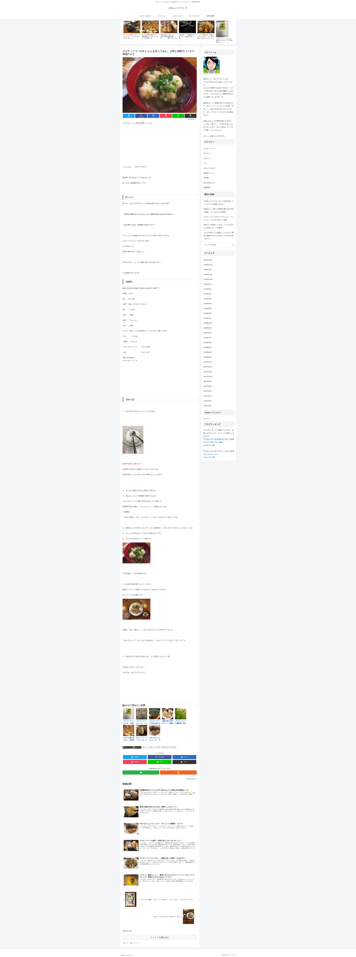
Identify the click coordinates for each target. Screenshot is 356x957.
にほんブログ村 (209, 445)
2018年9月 (208, 328)
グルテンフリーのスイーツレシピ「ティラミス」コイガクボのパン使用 (219, 218)
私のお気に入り (209, 183)
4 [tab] (182, 45)
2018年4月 (208, 352)
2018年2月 (208, 357)
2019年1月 (208, 318)
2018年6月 (208, 342)
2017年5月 (208, 401)
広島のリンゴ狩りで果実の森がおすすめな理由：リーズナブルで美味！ (219, 210)
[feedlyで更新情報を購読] (141, 772)
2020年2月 (208, 269)
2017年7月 (208, 391)
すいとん (146, 747)
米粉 (174, 747)
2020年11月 (208, 260)
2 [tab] (177, 45)
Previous (121, 32)
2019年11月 (208, 274)
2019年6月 (208, 294)
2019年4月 (208, 304)
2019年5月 (208, 299)
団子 (160, 747)
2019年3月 (208, 308)
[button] (232, 245)
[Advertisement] (160, 139)
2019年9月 (208, 284)
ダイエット (138, 747)
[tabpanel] (132, 31)
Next (235, 32)
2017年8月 (208, 386)
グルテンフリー (128, 747)
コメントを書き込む (159, 937)
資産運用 (207, 187)
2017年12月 (208, 367)
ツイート (206, 418)
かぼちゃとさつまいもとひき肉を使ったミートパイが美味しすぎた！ (219, 202)
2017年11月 (208, 372)
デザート (207, 158)
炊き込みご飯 (167, 747)
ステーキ (153, 747)
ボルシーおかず (209, 168)
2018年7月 (208, 338)
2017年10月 (208, 376)
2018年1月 (208, 362)
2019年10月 (208, 279)
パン (205, 163)
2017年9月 (208, 381)
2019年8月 (208, 289)
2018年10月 (208, 323)
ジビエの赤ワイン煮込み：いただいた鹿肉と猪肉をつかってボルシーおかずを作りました (219, 236)
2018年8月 (208, 333)
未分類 (206, 178)
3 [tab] (179, 45)
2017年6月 (208, 396)
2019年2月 (208, 313)
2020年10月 (208, 265)
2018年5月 (208, 347)
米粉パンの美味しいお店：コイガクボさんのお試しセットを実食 (219, 226)
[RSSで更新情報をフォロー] (178, 772)
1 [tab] (174, 45)
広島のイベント (209, 173)
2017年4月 (208, 406)
